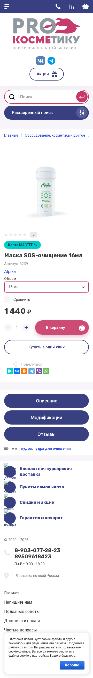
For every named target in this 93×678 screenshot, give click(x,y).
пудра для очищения (52, 448)
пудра (26, 448)
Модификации (46, 417)
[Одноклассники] (24, 371)
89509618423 (32, 556)
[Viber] (39, 371)
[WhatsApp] (46, 371)
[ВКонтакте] (17, 371)
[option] (46, 185)
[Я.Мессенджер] (10, 371)
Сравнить (21, 299)
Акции (43, 74)
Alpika (10, 271)
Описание (46, 400)
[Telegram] (31, 371)
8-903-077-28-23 (37, 550)
